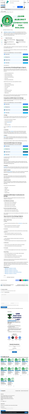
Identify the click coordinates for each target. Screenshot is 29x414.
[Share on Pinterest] (6, 9)
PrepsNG (4, 11)
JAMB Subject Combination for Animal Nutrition (3, 383)
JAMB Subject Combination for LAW (13, 327)
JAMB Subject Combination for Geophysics (10, 363)
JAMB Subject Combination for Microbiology (14, 331)
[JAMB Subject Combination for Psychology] (18, 360)
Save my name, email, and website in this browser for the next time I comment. (10, 305)
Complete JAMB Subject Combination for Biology (20, 40)
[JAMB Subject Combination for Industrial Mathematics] (18, 369)
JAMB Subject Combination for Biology (9, 32)
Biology (10, 126)
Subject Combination (3, 5)
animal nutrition (9, 122)
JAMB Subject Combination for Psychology (17, 363)
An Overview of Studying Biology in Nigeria (10, 40)
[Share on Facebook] (4, 9)
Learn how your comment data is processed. (17, 308)
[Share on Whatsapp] (7, 9)
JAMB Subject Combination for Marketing (24, 363)
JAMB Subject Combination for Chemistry (10, 372)
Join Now (26, 54)
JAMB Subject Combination (10, 277)
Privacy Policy (10, 412)
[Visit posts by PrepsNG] (2, 12)
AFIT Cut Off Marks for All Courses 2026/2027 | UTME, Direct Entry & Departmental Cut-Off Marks (14, 330)
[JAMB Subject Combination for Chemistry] (11, 369)
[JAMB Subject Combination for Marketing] (25, 360)
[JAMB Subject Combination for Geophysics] (11, 360)
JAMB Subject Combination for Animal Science (24, 372)
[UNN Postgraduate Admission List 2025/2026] (14, 317)
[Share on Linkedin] (8, 9)
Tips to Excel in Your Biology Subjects (21, 42)
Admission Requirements (24, 390)
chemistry (12, 131)
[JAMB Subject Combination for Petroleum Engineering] (11, 379)
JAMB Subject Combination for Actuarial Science (3, 363)
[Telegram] (19, 338)
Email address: (14, 348)
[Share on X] (5, 9)
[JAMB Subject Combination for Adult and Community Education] (4, 369)
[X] (12, 338)
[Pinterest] (16, 338)
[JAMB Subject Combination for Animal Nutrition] (4, 379)
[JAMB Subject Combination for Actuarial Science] (4, 360)
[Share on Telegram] (10, 9)
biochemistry (20, 223)
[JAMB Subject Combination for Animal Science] (25, 369)
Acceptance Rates (17, 390)
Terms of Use (15, 412)
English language (9, 171)
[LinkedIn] (4, 401)
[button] (26, 412)
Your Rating (2, 292)
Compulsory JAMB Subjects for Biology (9, 42)
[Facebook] (9, 338)
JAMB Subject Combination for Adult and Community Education (3, 373)
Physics (5, 136)
